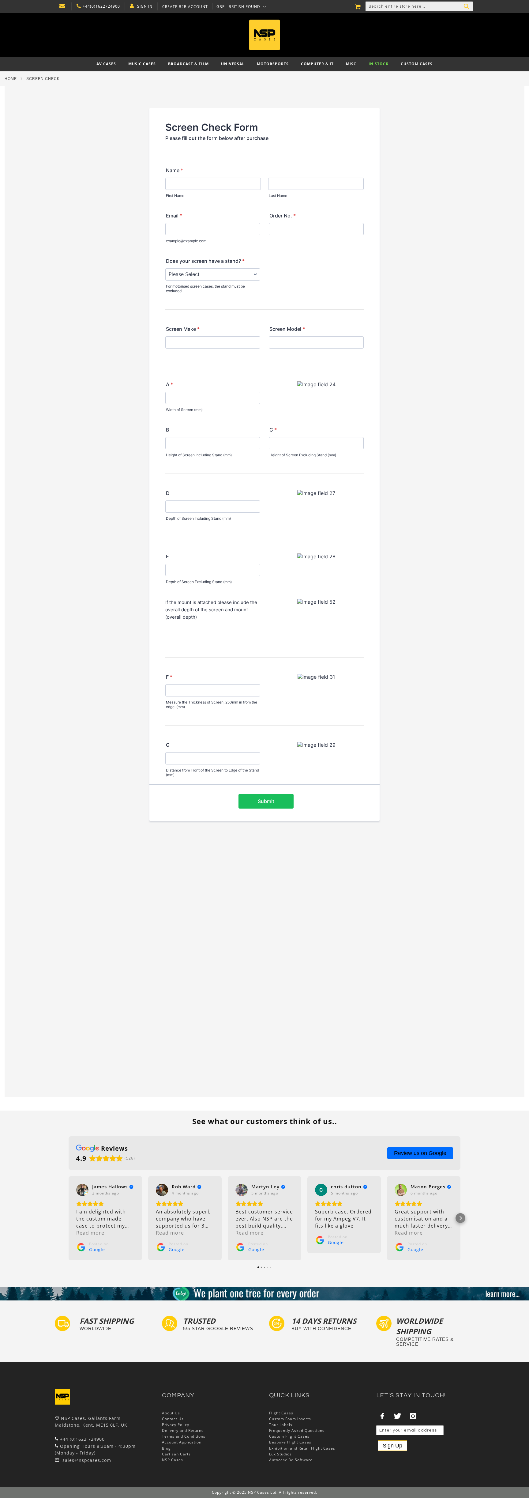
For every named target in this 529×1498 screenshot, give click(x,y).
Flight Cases (281, 1413)
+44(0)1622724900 (101, 6)
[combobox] (419, 6)
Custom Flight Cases (289, 1436)
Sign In (144, 6)
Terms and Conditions (183, 1436)
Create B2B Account (185, 6)
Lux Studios (280, 1454)
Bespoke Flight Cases (290, 1442)
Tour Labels (280, 1424)
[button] (68, 1218)
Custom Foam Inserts (290, 1418)
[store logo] (264, 35)
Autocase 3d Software (291, 1459)
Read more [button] (90, 1232)
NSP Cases (172, 1459)
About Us (171, 1413)
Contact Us (173, 1418)
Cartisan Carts (176, 1454)
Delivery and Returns (183, 1430)
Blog (166, 1448)
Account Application (181, 1442)
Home (11, 79)
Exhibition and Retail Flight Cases (302, 1448)
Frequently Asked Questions (297, 1430)
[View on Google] (82, 1190)
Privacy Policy (175, 1424)
